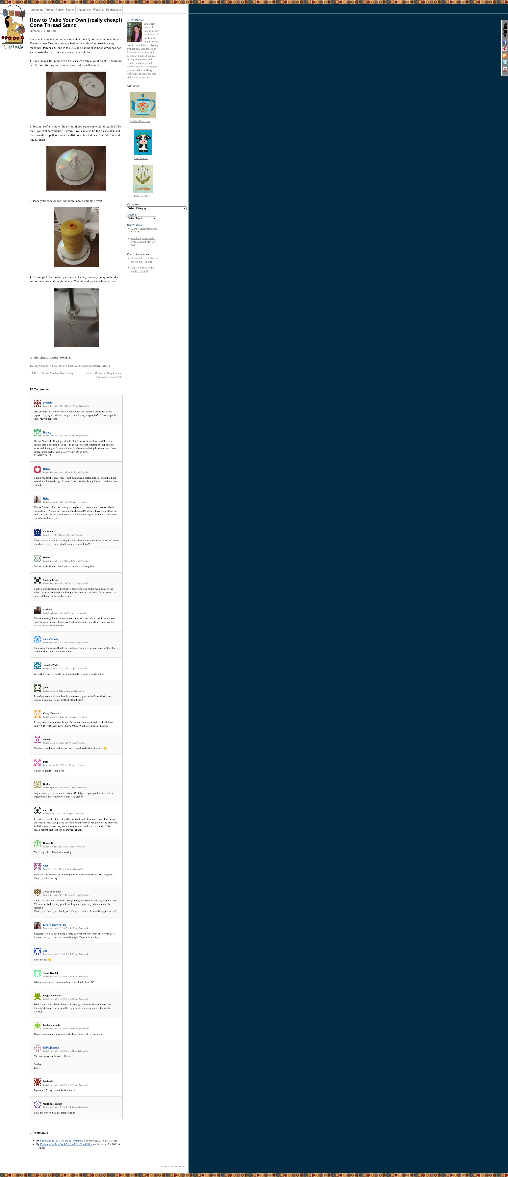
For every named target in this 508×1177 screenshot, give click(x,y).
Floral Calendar (141, 195)
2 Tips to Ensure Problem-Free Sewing (51, 373)
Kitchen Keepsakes (140, 121)
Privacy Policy (54, 10)
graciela (47, 402)
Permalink (84, 405)
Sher (45, 865)
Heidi (46, 498)
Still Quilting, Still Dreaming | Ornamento (62, 1140)
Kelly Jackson (51, 1047)
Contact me (84, 10)
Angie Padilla (11, 12)
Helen (46, 469)
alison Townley (51, 639)
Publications (113, 10)
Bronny (47, 432)
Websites (98, 10)
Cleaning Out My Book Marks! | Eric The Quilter (66, 1144)
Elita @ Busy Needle (54, 924)
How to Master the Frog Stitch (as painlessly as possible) (104, 375)
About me (37, 10)
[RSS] (504, 55)
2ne (45, 950)
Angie (134, 267)
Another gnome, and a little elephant (143, 239)
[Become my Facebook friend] (504, 42)
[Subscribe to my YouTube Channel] (504, 69)
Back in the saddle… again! (144, 259)
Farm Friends (141, 158)
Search (70, 10)
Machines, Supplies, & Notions (73, 365)
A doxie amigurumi (141, 228)
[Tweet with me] (504, 62)
